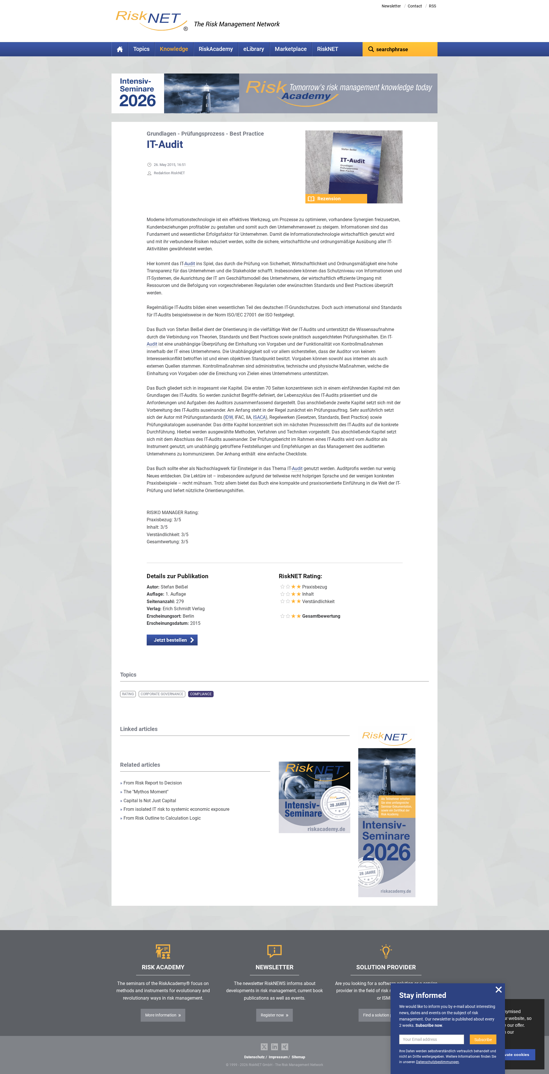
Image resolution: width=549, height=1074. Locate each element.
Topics (141, 49)
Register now (272, 1015)
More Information (160, 1015)
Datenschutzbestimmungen (437, 1062)
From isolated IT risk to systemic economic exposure (174, 809)
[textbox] (400, 49)
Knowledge (174, 49)
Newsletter (391, 6)
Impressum (278, 1057)
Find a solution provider (384, 1015)
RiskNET (327, 49)
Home (120, 49)
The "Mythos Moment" (144, 791)
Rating (128, 694)
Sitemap (298, 1057)
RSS (432, 6)
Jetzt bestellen (170, 640)
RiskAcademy (216, 49)
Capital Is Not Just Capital (148, 800)
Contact (415, 6)
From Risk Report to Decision (151, 783)
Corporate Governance (162, 694)
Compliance (201, 694)
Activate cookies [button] (513, 1054)
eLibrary (253, 49)
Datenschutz (254, 1057)
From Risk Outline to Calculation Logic (160, 818)
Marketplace (291, 49)
